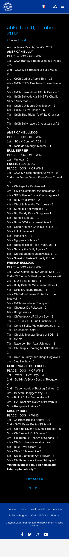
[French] (43, 6)
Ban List (55, 515)
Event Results (37, 509)
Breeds (12, 509)
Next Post (34, 488)
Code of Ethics (39, 515)
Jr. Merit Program (18, 515)
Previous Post (34, 478)
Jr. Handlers (55, 509)
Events (22, 509)
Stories (12, 40)
